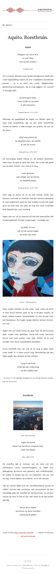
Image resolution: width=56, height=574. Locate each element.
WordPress (28, 565)
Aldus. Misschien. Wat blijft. (24, 533)
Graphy (44, 565)
